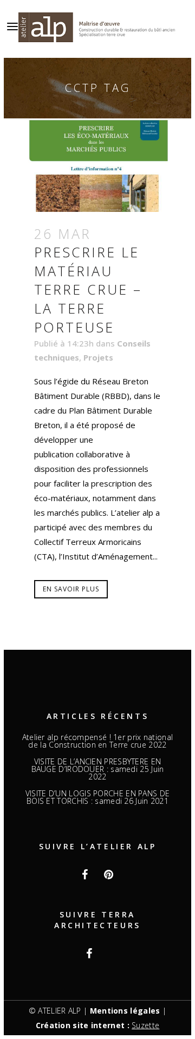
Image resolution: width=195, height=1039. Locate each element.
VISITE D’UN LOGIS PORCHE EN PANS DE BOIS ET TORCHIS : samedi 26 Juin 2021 (97, 797)
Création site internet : (98, 1025)
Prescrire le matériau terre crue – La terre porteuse (88, 289)
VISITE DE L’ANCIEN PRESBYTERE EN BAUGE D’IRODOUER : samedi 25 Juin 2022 (97, 769)
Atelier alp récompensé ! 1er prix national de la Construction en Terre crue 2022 (97, 741)
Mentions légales (125, 1010)
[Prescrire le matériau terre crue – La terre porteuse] (97, 165)
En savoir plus (71, 589)
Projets (98, 357)
